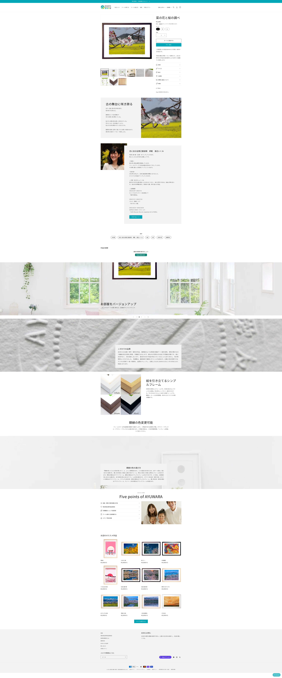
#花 (153, 237)
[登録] (125, 657)
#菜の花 (160, 237)
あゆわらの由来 (104, 643)
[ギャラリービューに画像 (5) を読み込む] (140, 73)
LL (167, 29)
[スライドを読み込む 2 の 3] (139, 317)
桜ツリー (143, 560)
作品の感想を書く (141, 255)
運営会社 (103, 641)
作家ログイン (104, 648)
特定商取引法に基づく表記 (164, 669)
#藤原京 (168, 237)
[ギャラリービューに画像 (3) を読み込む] (122, 73)
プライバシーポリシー (141, 669)
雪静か (102, 560)
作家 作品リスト (136, 217)
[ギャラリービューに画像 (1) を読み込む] (105, 73)
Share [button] (159, 88)
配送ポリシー (154, 669)
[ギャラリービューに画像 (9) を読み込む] (122, 82)
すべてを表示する (141, 621)
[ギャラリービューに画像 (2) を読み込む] (113, 73)
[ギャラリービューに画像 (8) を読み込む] (113, 82)
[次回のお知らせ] (180, 1)
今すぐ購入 (169, 45)
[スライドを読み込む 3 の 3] (141, 317)
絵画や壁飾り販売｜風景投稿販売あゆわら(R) (119, 669)
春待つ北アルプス (166, 586)
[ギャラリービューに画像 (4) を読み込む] (131, 73)
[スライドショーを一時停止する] (148, 317)
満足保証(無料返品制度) (106, 635)
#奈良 (113, 237)
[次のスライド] (145, 317)
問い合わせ (103, 646)
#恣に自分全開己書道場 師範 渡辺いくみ (131, 237)
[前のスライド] (133, 317)
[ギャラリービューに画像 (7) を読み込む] (105, 82)
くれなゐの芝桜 (104, 586)
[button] (173, 7)
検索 (102, 633)
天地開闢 (164, 560)
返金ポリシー (132, 669)
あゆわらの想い (146, 633)
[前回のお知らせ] (101, 1)
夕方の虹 (164, 613)
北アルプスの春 (104, 613)
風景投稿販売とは (105, 638)
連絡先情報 (173, 669)
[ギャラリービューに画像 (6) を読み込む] (149, 73)
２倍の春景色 (144, 613)
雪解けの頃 (123, 613)
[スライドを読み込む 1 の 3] (137, 317)
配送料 (160, 23)
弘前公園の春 (124, 586)
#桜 (147, 237)
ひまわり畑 (123, 560)
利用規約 (148, 669)
